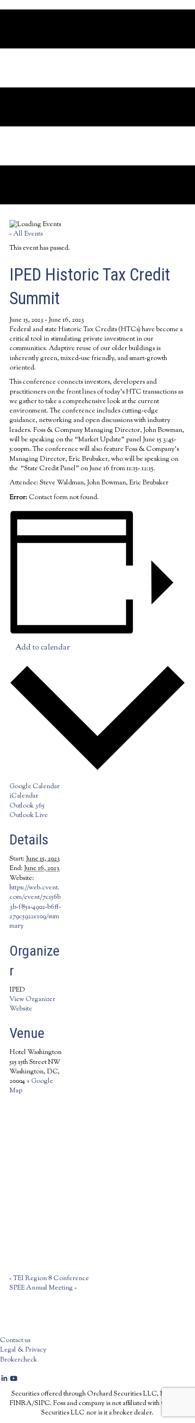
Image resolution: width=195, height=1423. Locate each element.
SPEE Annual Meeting (43, 1288)
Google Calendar (34, 786)
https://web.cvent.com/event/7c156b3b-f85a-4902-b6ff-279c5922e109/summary (35, 907)
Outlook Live (28, 815)
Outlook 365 (26, 806)
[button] (5, 1379)
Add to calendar (42, 647)
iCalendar (23, 796)
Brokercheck (18, 1360)
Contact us (15, 1340)
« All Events (26, 234)
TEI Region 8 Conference (49, 1278)
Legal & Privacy (23, 1350)
